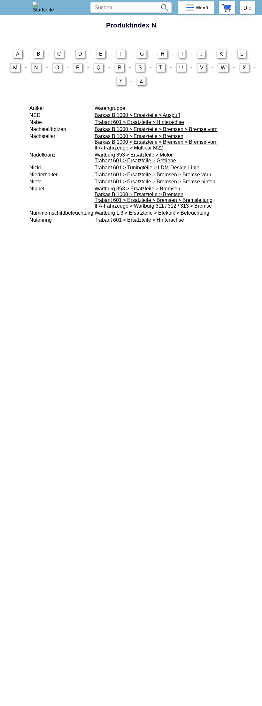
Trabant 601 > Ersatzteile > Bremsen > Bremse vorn (153, 174)
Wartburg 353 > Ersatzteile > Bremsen (137, 188)
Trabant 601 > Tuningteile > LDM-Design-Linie (147, 167)
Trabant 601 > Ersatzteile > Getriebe (135, 160)
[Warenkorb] (227, 7)
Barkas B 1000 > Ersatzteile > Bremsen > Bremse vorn (156, 129)
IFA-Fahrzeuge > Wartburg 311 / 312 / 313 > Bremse (153, 206)
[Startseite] (45, 7)
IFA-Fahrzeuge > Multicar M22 (129, 147)
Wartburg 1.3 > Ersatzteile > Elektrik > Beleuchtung (152, 213)
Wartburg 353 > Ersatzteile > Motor (134, 154)
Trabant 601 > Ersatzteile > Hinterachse (139, 122)
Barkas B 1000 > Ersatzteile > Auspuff (137, 115)
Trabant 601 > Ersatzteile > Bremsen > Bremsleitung (153, 200)
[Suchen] (164, 7)
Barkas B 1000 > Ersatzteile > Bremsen (139, 136)
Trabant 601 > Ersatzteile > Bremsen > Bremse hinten (155, 181)
